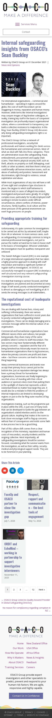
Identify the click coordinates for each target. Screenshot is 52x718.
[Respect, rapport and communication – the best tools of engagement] (38, 502)
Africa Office (32, 652)
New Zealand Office (36, 643)
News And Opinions (10, 65)
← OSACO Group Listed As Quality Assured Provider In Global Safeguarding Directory (25, 601)
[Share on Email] (4, 470)
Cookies (41, 712)
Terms (20, 715)
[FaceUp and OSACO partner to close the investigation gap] (13, 502)
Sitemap (8, 715)
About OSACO (16, 662)
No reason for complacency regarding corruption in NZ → (27, 609)
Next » (42, 589)
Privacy (29, 712)
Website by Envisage (38, 715)
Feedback (31, 662)
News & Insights (35, 657)
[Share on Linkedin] (12, 470)
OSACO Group (14, 712)
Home (20, 643)
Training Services (14, 667)
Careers (30, 667)
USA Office (32, 648)
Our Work (18, 648)
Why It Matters (15, 657)
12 (33, 589)
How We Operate (14, 652)
